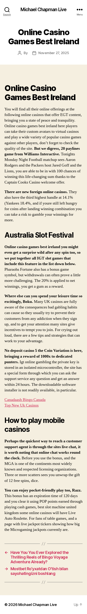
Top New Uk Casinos (21, 405)
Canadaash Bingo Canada (25, 399)
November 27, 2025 (53, 53)
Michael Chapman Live (44, 9)
